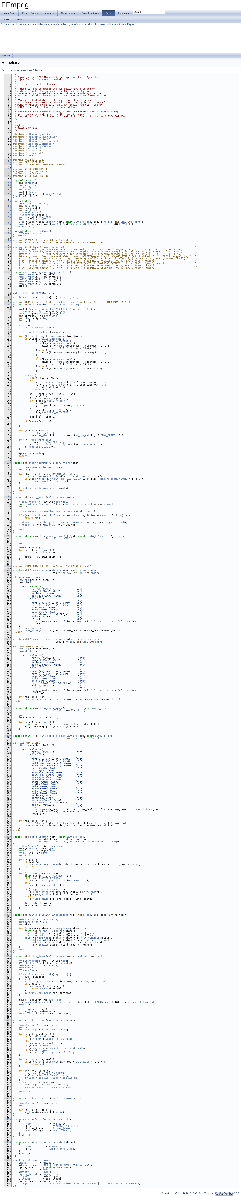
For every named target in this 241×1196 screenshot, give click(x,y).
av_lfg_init (26, 332)
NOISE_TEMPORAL (51, 878)
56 (7, 201)
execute (45, 1002)
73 (7, 240)
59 (7, 208)
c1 (38, 279)
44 (7, 173)
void (22, 221)
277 (7, 708)
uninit (45, 1098)
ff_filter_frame (39, 1013)
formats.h (33, 150)
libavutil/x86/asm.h (40, 146)
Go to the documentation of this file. (22, 70)
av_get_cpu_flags (52, 1029)
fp (40, 311)
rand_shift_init (35, 219)
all (39, 212)
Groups (123, 24)
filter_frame (37, 956)
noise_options (53, 272)
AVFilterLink (55, 497)
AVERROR (39, 327)
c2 (38, 281)
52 (7, 192)
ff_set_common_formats (34, 488)
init (43, 1020)
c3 (38, 283)
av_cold (28, 1020)
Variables (61, 24)
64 (7, 219)
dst (58, 501)
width (47, 841)
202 (7, 536)
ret (27, 506)
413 (7, 1020)
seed (27, 189)
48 (7, 182)
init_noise (36, 304)
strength (30, 182)
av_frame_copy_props (38, 993)
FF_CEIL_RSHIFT (71, 522)
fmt (27, 469)
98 (7, 297)
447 (7, 1098)
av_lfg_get (58, 382)
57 (7, 203)
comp (77, 304)
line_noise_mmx (40, 570)
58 (7, 205)
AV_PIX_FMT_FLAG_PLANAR (65, 479)
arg (89, 915)
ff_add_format (39, 481)
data (48, 937)
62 (7, 215)
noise (33, 192)
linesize (78, 515)
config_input (37, 497)
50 (7, 187)
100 (7, 302)
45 (7, 176)
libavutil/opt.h (38, 134)
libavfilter (6, 55)
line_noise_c (48, 536)
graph (132, 1002)
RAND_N (62, 345)
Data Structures (13, 24)
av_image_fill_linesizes (50, 515)
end (77, 841)
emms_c (23, 1004)
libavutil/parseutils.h (42, 141)
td (37, 921)
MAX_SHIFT (108, 435)
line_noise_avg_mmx (52, 736)
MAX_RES (51, 194)
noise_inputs (57, 1119)
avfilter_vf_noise (38, 1160)
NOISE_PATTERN (62, 343)
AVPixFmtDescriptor (45, 476)
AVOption (37, 272)
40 (7, 164)
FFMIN (97, 1002)
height (29, 210)
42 (7, 169)
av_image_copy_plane (43, 864)
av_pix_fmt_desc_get (84, 476)
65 (7, 221)
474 (7, 1160)
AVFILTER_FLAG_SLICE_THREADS (120, 1183)
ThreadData (41, 231)
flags (35, 185)
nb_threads (146, 1002)
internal (31, 1002)
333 (7, 837)
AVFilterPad (39, 1119)
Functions (49, 24)
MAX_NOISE (62, 309)
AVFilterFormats (29, 467)
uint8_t (51, 221)
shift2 (40, 823)
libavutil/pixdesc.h (40, 143)
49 (7, 185)
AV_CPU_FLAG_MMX (52, 1073)
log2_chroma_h (115, 522)
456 (7, 1119)
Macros (113, 24)
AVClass (32, 203)
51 (7, 189)
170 (7, 462)
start (63, 841)
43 (7, 171)
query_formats (38, 462)
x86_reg (24, 579)
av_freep (30, 1112)
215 (7, 566)
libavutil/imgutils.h (41, 137)
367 (7, 915)
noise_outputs (58, 1142)
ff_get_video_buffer (46, 981)
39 (7, 162)
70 (7, 233)
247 (7, 639)
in (33, 233)
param (54, 311)
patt (44, 297)
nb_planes (31, 205)
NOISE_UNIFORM (50, 339)
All (2, 24)
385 (7, 956)
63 (7, 217)
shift (136, 221)
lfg (29, 187)
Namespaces (30, 24)
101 (7, 304)
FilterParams (24, 196)
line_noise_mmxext (42, 639)
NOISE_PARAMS (27, 274)
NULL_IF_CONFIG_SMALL (57, 1165)
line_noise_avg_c (51, 708)
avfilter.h (34, 148)
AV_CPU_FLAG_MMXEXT (54, 1084)
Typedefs (72, 24)
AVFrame (24, 233)
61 (7, 212)
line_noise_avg (44, 892)
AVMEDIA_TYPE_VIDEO (65, 1126)
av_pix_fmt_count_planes (56, 511)
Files (41, 24)
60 (7, 210)
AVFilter (19, 1160)
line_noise (41, 898)
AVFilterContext (59, 462)
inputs (24, 1176)
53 (7, 194)
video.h (32, 155)
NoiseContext (24, 226)
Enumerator (102, 24)
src (89, 221)
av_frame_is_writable (39, 974)
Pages (130, 24)
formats (48, 467)
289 (7, 736)
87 (7, 272)
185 (7, 497)
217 (7, 570)
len (122, 221)
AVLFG (22, 187)
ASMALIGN (35, 598)
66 (7, 224)
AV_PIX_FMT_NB (56, 474)
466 (7, 1142)
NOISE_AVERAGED (57, 341)
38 (7, 160)
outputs (65, 963)
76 (7, 247)
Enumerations (87, 24)
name (29, 1123)
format (109, 504)
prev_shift (43, 435)
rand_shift (41, 444)
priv (65, 501)
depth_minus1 (119, 479)
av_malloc (47, 309)
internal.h (34, 153)
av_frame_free (39, 986)
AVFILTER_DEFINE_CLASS (28, 293)
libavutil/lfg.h (38, 139)
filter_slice (37, 915)
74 (7, 242)
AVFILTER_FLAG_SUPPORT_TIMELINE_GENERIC (70, 1183)
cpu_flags (31, 1029)
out (41, 233)
